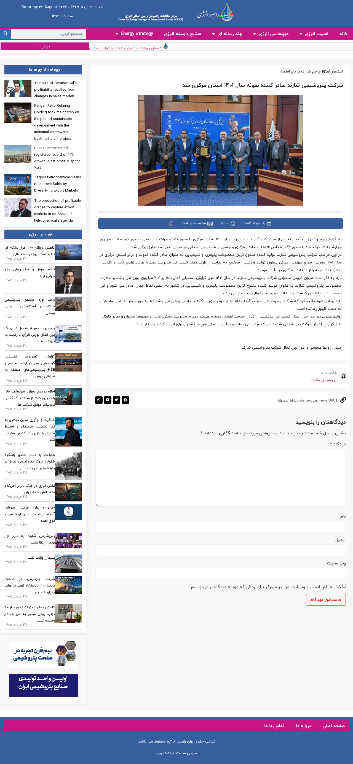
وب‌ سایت (336, 563)
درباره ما (303, 726)
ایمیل (340, 540)
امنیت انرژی (316, 34)
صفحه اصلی (334, 726)
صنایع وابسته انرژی (182, 34)
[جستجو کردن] (5, 34)
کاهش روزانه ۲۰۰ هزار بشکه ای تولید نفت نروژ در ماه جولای (121, 48)
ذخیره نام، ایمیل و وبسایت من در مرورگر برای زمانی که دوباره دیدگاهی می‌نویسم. (265, 587)
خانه (343, 34)
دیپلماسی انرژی (273, 34)
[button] (125, 400)
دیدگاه (338, 444)
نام (343, 516)
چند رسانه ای (230, 34)
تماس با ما (274, 726)
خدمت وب (165, 753)
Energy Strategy (137, 34)
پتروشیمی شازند (324, 380)
